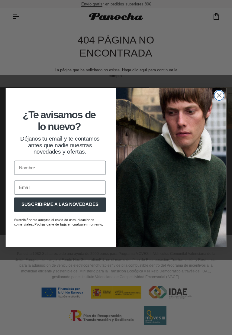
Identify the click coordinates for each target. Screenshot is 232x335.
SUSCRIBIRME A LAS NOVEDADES (60, 204)
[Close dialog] (219, 95)
